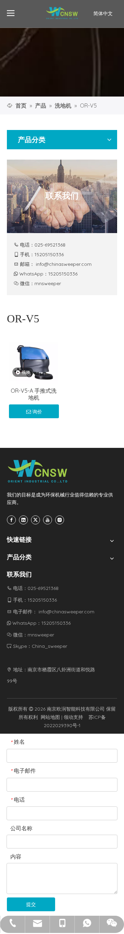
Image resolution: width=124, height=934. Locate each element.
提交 (31, 904)
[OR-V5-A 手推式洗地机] (33, 358)
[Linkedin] (23, 519)
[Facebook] (11, 519)
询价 (37, 411)
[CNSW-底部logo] (38, 471)
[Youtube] (47, 519)
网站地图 (50, 717)
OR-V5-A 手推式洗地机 (33, 394)
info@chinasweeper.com (64, 264)
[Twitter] (35, 519)
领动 (68, 717)
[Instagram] (59, 519)
